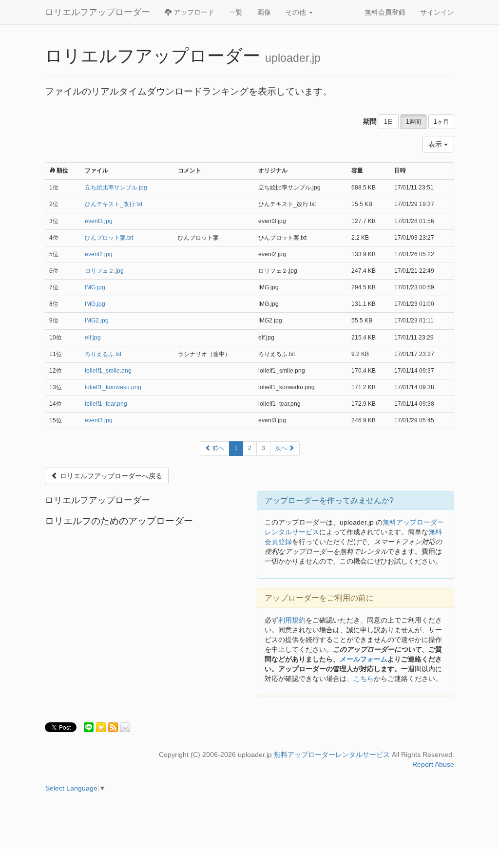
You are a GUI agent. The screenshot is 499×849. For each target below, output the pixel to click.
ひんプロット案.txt (109, 237)
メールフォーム (363, 659)
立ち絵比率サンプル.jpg (116, 187)
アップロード (193, 12)
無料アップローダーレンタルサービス (332, 754)
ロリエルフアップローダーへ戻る (110, 476)
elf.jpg (93, 337)
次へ (281, 448)
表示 (436, 144)
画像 (264, 12)
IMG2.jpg (97, 320)
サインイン (437, 12)
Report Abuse (433, 764)
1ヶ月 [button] (441, 121)
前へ (217, 448)
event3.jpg (99, 221)
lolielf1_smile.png (108, 370)
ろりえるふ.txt (103, 354)
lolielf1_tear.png (106, 403)
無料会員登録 (385, 12)
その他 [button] (297, 12)
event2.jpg (99, 254)
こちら (363, 678)
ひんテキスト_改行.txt (113, 204)
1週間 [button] (413, 121)
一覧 (236, 12)
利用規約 (292, 620)
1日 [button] (388, 121)
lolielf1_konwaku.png (113, 387)
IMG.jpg (95, 287)
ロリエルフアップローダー (97, 12)
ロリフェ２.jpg (104, 270)
